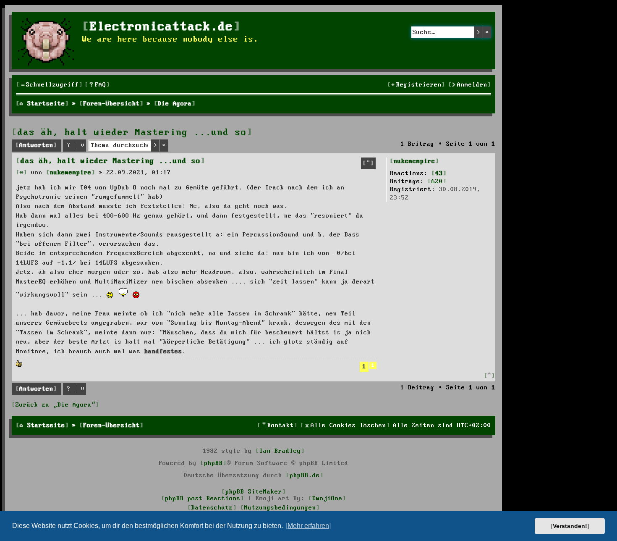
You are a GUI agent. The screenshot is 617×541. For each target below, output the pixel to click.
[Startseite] (48, 40)
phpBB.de (305, 475)
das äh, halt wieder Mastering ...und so (132, 133)
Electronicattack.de (161, 27)
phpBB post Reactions (203, 498)
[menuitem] (97, 85)
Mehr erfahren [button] (308, 525)
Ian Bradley (280, 451)
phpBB (213, 463)
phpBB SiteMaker (253, 491)
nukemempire (414, 161)
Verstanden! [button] (570, 526)
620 (437, 181)
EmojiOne (327, 498)
